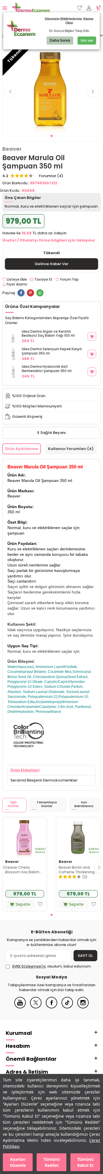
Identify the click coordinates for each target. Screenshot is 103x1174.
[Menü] (4, 8)
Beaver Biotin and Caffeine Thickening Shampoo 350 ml (76, 869)
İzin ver (87, 40)
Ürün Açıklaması (21, 448)
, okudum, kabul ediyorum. (52, 966)
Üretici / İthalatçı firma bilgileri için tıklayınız (48, 240)
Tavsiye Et (42, 279)
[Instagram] (83, 1007)
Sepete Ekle (22, 905)
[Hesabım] (89, 8)
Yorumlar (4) (51, 176)
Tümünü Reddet (51, 1162)
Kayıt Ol (85, 955)
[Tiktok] (67, 1007)
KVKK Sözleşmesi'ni (28, 966)
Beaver (12, 149)
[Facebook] (51, 1007)
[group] (51, 88)
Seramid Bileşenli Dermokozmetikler (44, 780)
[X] (35, 1007)
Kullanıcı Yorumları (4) (71, 448)
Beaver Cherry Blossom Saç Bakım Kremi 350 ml (22, 869)
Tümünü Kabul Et (85, 1162)
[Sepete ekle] (92, 336)
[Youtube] (20, 1007)
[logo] (31, 8)
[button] (52, 136)
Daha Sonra (60, 40)
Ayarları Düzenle (18, 1162)
